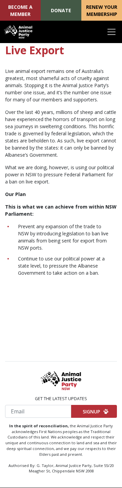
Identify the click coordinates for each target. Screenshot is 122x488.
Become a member (20, 10)
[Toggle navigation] (111, 31)
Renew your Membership (101, 10)
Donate (61, 10)
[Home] (18, 31)
